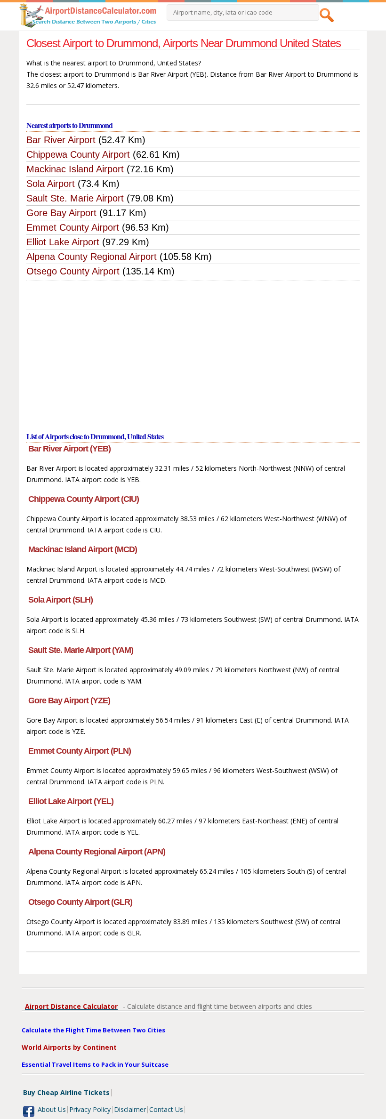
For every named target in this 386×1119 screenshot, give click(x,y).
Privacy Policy (90, 1109)
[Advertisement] (193, 352)
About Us (52, 1109)
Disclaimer (130, 1109)
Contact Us (166, 1109)
